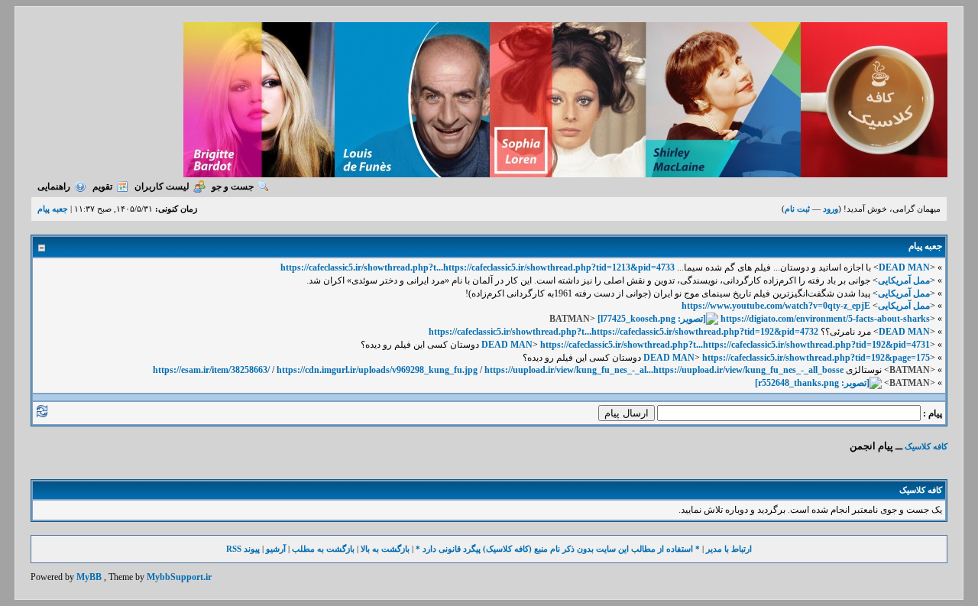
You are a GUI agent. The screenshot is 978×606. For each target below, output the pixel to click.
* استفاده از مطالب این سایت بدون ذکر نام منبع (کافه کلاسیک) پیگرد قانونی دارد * (558, 548)
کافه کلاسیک (926, 446)
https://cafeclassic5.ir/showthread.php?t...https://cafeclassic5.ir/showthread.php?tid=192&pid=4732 (623, 331)
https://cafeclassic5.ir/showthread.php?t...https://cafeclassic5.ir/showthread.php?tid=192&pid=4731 (735, 344)
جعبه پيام (52, 208)
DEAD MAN (904, 267)
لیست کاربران (161, 186)
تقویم (102, 186)
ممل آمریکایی (904, 280)
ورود (830, 208)
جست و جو (233, 186)
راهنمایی (53, 186)
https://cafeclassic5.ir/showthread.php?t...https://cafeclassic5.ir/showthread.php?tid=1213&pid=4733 (477, 267)
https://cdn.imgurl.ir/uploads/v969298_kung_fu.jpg (377, 370)
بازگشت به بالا (385, 548)
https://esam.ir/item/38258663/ (211, 370)
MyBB (89, 577)
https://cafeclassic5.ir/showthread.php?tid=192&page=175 (816, 357)
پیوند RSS (243, 548)
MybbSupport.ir (179, 577)
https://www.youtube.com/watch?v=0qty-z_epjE (776, 305)
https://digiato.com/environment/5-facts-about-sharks (825, 318)
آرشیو (276, 548)
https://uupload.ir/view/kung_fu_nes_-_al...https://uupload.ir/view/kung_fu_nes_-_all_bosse (664, 370)
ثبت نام (797, 208)
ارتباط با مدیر (729, 548)
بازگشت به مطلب (323, 548)
